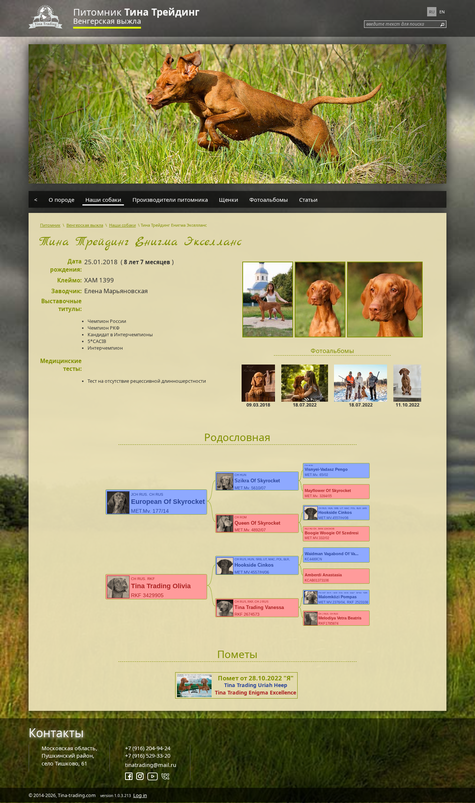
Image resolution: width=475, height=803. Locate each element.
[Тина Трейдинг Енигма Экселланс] (268, 300)
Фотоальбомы (268, 199)
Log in (140, 795)
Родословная (237, 437)
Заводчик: (66, 291)
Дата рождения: (66, 265)
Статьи (308, 199)
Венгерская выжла (107, 21)
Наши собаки (103, 199)
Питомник (136, 12)
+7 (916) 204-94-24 (147, 748)
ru (432, 11)
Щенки (228, 199)
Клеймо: (69, 280)
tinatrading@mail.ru (150, 764)
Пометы (237, 654)
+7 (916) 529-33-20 (147, 755)
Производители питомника (170, 199)
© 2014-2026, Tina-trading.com (88, 795)
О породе (61, 199)
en (442, 11)
